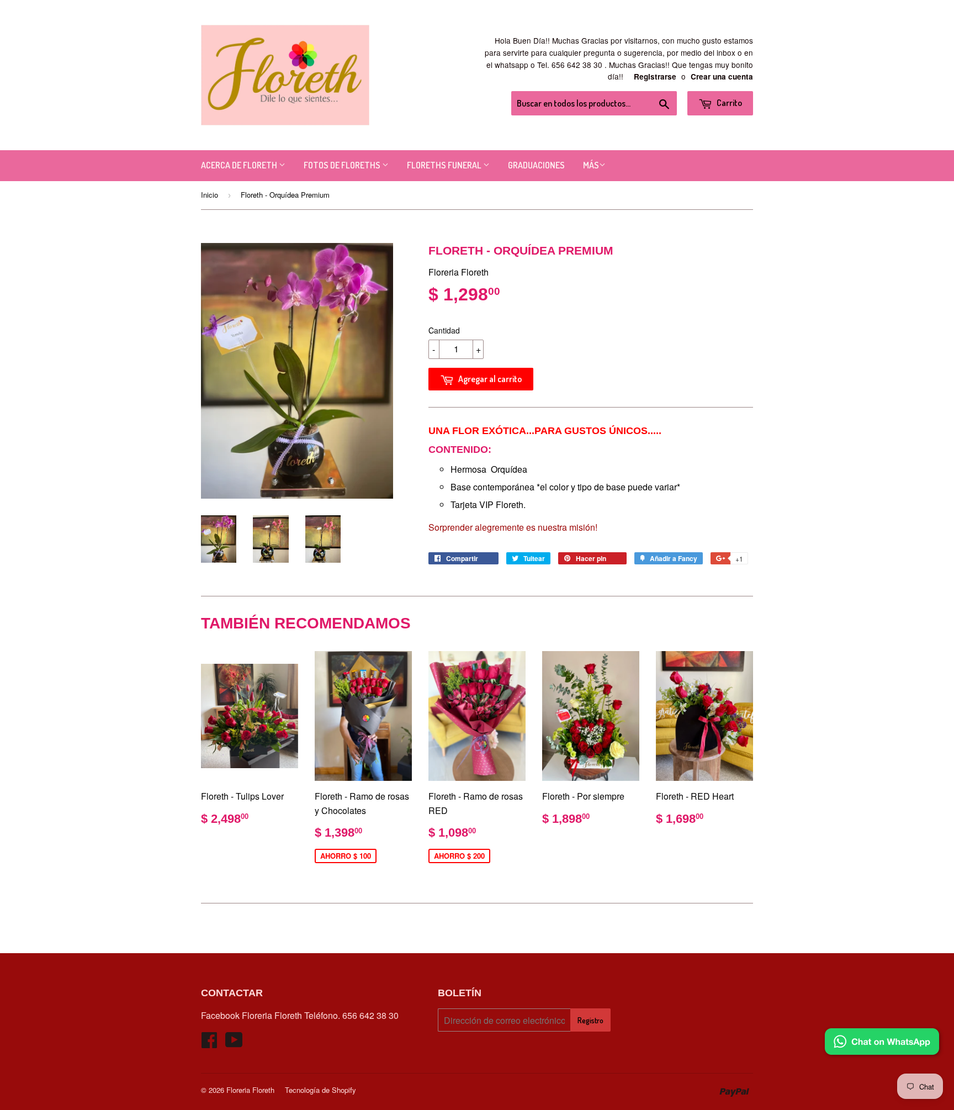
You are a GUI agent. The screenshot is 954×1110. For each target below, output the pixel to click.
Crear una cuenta (722, 76)
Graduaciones (536, 165)
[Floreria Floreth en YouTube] (234, 1043)
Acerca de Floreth (240, 165)
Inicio (209, 194)
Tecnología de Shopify (320, 1090)
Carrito (728, 102)
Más (591, 165)
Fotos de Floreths (343, 165)
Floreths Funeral (445, 165)
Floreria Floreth (250, 1090)
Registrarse (655, 76)
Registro (590, 1020)
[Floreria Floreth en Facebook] (209, 1043)
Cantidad (444, 330)
